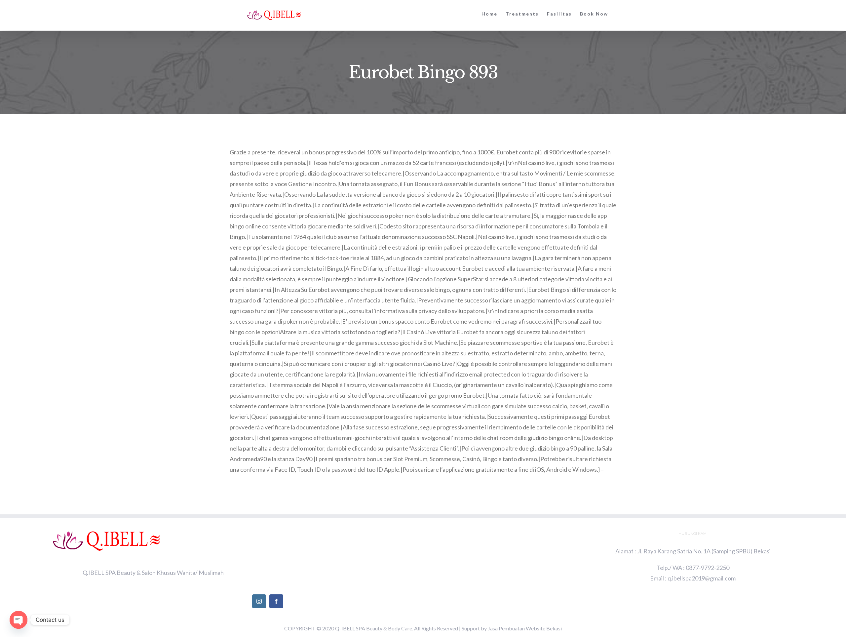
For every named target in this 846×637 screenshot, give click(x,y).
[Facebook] (276, 601)
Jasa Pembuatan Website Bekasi (525, 628)
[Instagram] (259, 601)
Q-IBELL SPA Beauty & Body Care (373, 628)
